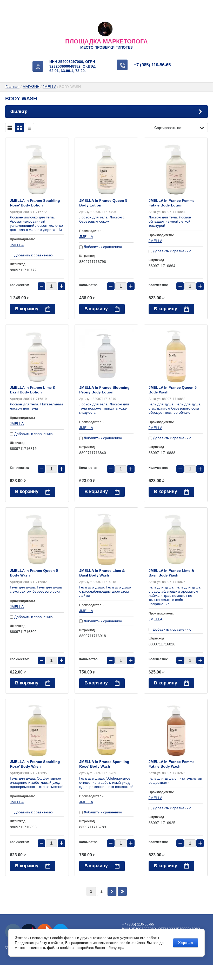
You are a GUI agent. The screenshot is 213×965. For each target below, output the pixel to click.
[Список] (9, 127)
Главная (12, 87)
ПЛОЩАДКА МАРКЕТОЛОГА (106, 41)
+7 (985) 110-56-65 (152, 64)
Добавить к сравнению (33, 255)
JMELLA (49, 87)
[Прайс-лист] (29, 127)
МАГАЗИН (31, 87)
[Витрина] (19, 127)
